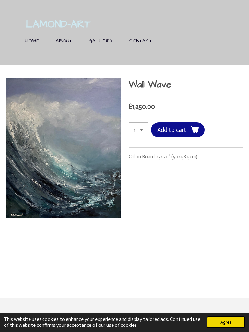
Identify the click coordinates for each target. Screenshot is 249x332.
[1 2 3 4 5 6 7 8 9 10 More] (138, 129)
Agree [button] (225, 322)
